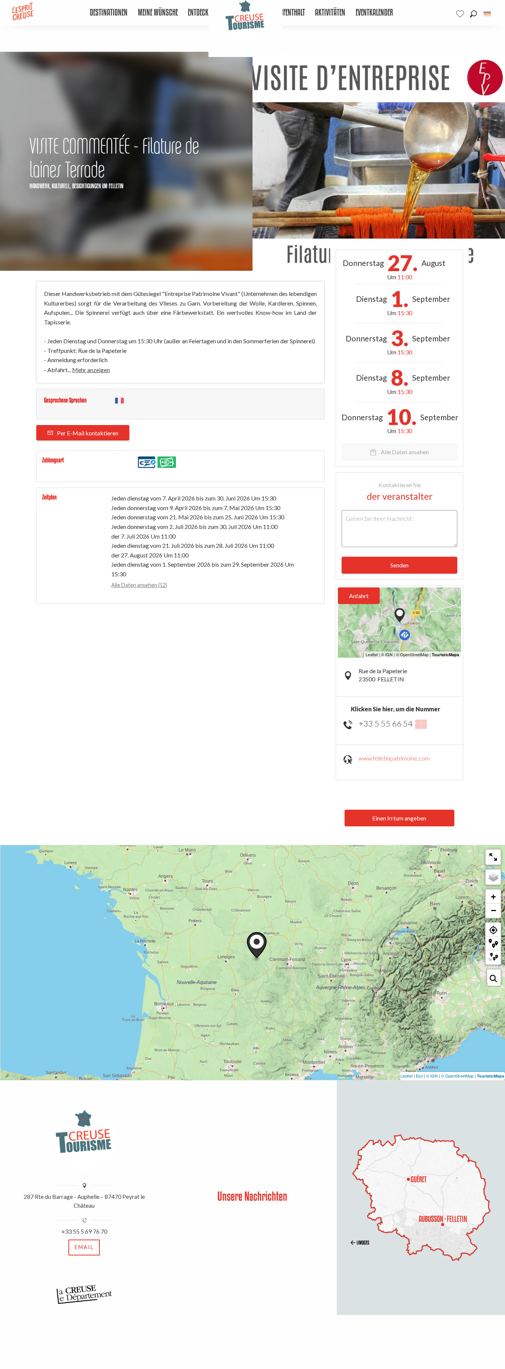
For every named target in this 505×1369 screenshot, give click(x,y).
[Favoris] (461, 14)
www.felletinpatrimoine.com (394, 758)
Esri (419, 1076)
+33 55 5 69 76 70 (84, 1231)
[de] (488, 14)
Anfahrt (359, 595)
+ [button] (493, 896)
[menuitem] (109, 13)
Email (84, 1247)
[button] (473, 13)
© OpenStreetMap (457, 1076)
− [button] (493, 910)
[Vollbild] (493, 857)
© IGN (432, 1076)
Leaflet (406, 1076)
